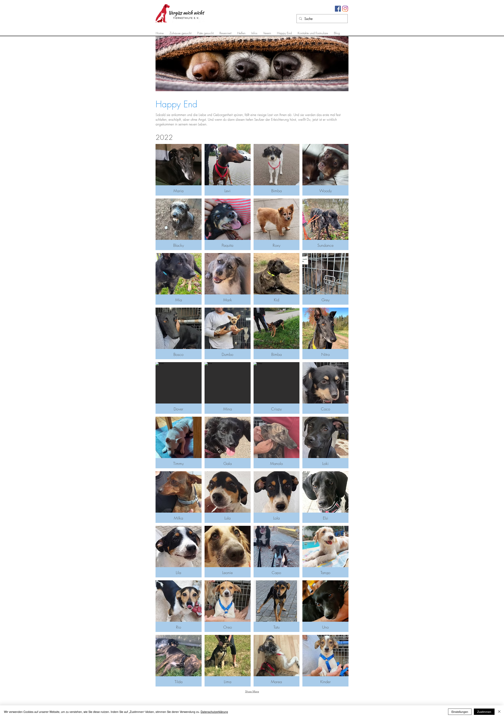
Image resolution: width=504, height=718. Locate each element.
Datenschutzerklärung (214, 712)
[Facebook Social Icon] (338, 9)
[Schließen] (499, 712)
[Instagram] (345, 9)
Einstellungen (459, 712)
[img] (179, 170)
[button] (180, 33)
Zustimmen (484, 712)
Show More (252, 691)
